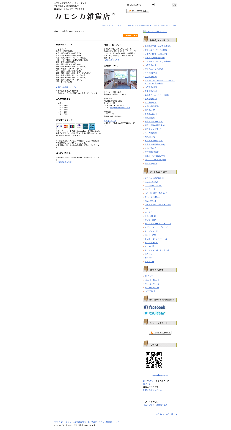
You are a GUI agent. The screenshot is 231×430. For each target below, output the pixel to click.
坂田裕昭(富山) (151, 99)
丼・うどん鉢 (150, 189)
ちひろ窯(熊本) (151, 133)
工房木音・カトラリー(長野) (157, 95)
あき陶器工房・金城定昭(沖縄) (157, 46)
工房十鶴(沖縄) (151, 91)
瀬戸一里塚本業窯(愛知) (155, 125)
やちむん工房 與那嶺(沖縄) (156, 159)
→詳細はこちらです (64, 162)
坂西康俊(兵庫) (151, 102)
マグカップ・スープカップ (156, 227)
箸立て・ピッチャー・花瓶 (156, 239)
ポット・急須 (150, 235)
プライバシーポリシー (63, 422)
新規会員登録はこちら (152, 390)
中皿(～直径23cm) (152, 197)
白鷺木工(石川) (151, 114)
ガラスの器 (149, 246)
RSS (145, 381)
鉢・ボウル (149, 212)
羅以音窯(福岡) (151, 163)
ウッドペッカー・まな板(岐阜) (157, 61)
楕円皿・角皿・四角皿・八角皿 (158, 204)
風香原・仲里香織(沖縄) (155, 144)
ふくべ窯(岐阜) (151, 148)
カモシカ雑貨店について (109, 422)
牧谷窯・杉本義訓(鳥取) (155, 156)
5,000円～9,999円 (152, 287)
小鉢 (146, 208)
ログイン (147, 384)
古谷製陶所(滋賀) (152, 152)
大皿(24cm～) (150, 201)
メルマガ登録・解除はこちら (155, 405)
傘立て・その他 (151, 242)
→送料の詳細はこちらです (66, 87)
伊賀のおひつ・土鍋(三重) (156, 54)
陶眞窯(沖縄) (150, 137)
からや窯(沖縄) (151, 73)
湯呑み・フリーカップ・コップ (158, 223)
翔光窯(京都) (150, 110)
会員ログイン (133, 25)
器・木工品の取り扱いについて (165, 25)
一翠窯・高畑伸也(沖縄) (155, 58)
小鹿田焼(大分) (151, 65)
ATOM (150, 381)
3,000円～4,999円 (152, 284)
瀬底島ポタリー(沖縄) (154, 121)
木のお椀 (148, 258)
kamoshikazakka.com (160, 375)
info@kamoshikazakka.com (120, 107)
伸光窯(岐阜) (150, 118)
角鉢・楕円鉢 (150, 216)
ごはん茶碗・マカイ (153, 185)
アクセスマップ (110, 121)
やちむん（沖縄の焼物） (155, 178)
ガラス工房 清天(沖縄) (154, 69)
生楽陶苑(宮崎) (151, 77)
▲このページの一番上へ (166, 414)
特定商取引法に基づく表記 (85, 422)
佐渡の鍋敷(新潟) (152, 106)
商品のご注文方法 (107, 25)
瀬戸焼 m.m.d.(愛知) (153, 129)
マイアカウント (120, 25)
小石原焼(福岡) (151, 87)
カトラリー (149, 262)
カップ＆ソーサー (152, 231)
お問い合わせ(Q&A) (146, 25)
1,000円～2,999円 (152, 280)
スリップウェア (151, 182)
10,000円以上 (150, 291)
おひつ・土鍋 (150, 220)
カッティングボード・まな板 (157, 250)
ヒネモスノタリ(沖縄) (154, 140)
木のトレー (149, 254)
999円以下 (149, 276)
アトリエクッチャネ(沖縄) (156, 50)
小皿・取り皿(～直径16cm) (156, 193)
